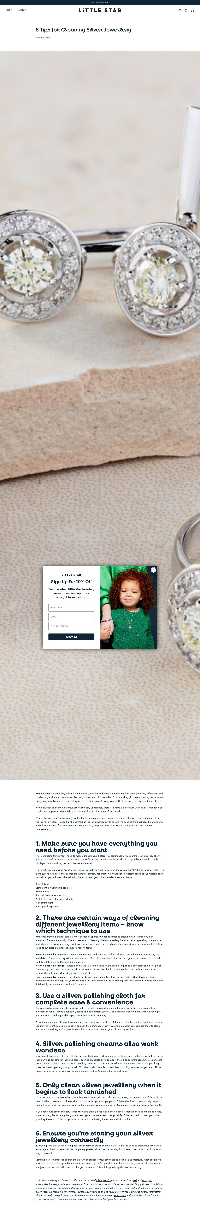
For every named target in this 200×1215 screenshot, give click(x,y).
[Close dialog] (153, 570)
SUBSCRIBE (71, 636)
